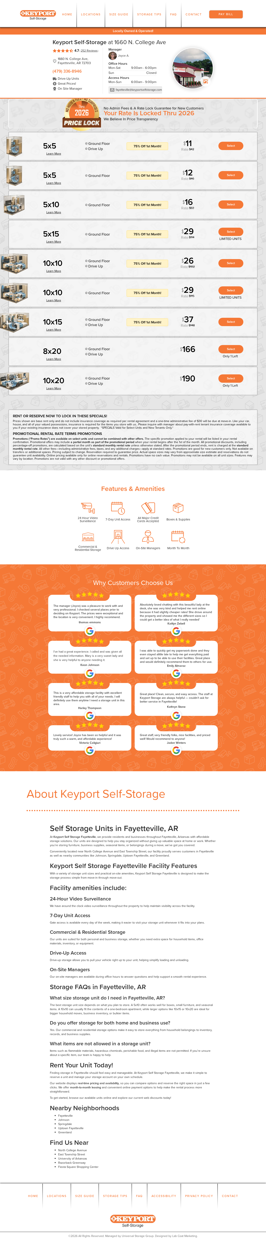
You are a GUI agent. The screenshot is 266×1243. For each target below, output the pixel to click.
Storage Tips (149, 14)
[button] (91, 15)
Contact (194, 14)
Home (67, 14)
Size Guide (118, 14)
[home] (38, 14)
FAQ (173, 14)
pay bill (226, 14)
